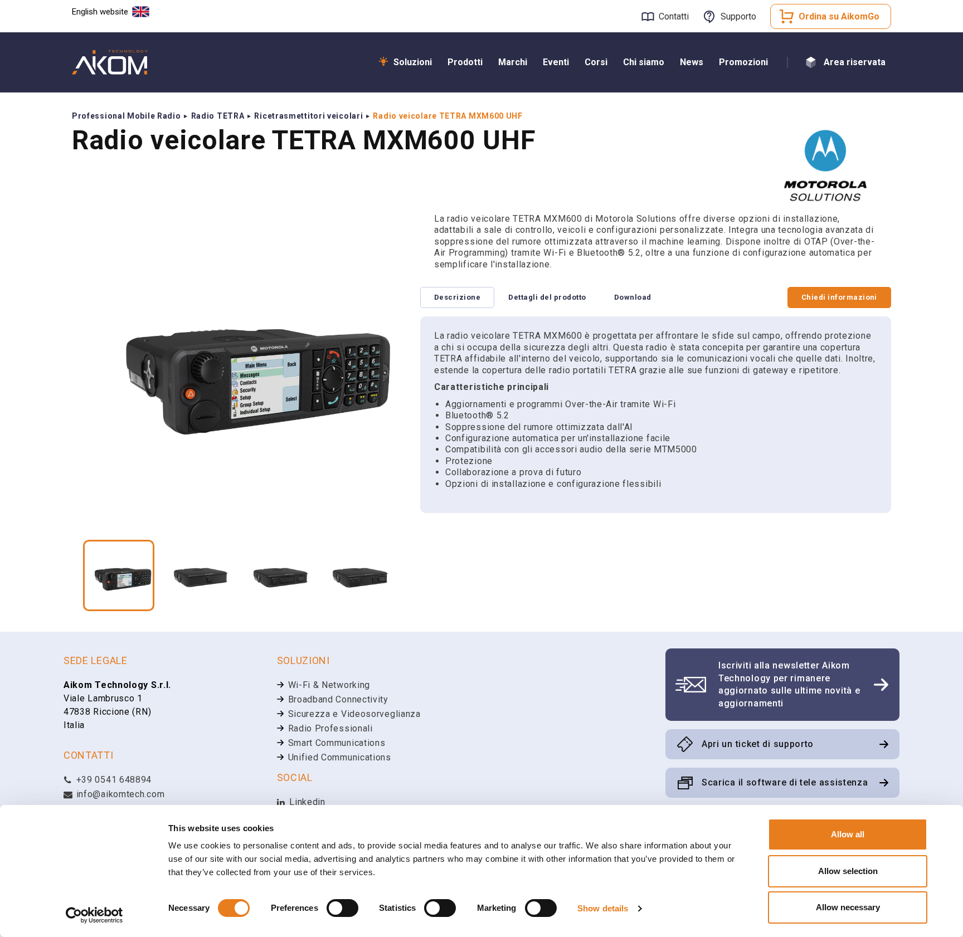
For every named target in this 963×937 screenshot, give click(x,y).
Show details (602, 908)
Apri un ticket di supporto (758, 744)
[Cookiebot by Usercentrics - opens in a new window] (94, 915)
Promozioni (743, 62)
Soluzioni (412, 62)
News (691, 62)
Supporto (738, 16)
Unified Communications (339, 757)
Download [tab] (632, 297)
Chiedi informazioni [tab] (839, 297)
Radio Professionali (330, 728)
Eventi (556, 62)
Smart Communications (337, 743)
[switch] (342, 908)
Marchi (512, 62)
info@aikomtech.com (119, 794)
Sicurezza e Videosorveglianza (354, 714)
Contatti (674, 16)
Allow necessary (848, 907)
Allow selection (848, 871)
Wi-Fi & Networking (329, 685)
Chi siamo (643, 62)
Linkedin (306, 802)
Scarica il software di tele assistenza (785, 782)
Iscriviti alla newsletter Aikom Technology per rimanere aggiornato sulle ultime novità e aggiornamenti (789, 684)
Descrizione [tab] (457, 297)
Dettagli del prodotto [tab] (547, 297)
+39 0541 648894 (113, 779)
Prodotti (465, 62)
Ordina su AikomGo (839, 16)
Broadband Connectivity (338, 699)
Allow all (847, 834)
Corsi (596, 62)
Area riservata (855, 62)
